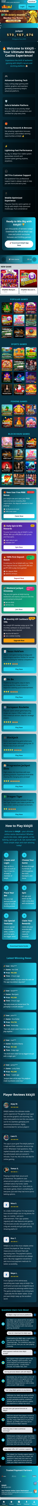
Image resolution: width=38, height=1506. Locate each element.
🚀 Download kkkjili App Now (19, 244)
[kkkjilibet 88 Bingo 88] (28, 279)
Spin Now (19, 547)
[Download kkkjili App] (34, 1476)
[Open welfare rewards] (35, 1491)
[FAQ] (35, 1483)
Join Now (19, 609)
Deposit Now (19, 578)
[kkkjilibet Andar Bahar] (9, 279)
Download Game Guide (19, 946)
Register (31, 6)
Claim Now (19, 516)
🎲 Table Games (14, 259)
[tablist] (19, 259)
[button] (14, 21)
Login (22, 6)
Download (31, 1)
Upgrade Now (19, 640)
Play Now (19, 669)
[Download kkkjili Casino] (19, 16)
